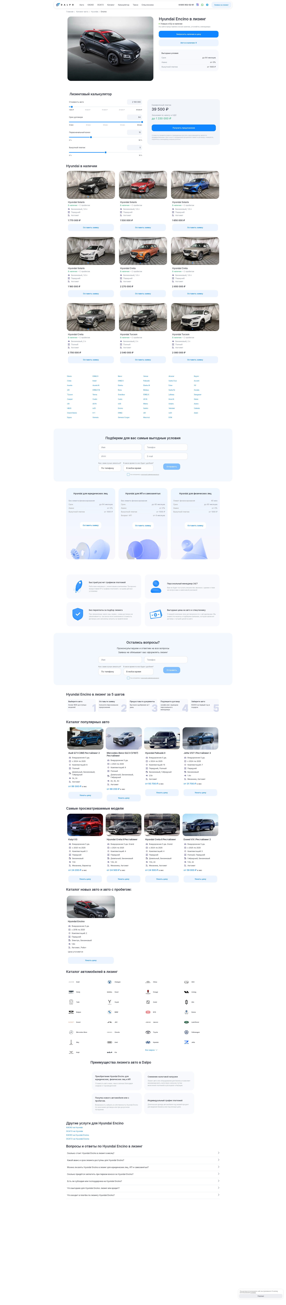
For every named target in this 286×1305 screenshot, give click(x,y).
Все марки (150, 1050)
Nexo (120, 376)
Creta (69, 381)
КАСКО (91, 5)
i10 (195, 385)
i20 (68, 390)
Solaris (171, 404)
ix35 (119, 404)
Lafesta (171, 394)
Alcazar (171, 376)
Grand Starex (72, 413)
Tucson (70, 394)
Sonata (196, 390)
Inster (95, 381)
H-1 (94, 413)
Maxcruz (146, 417)
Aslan (196, 413)
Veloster (172, 408)
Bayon (196, 376)
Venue (145, 376)
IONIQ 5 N (96, 390)
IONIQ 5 (121, 381)
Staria (196, 399)
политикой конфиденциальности (150, 474)
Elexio (69, 376)
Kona (120, 390)
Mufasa (146, 390)
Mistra (145, 404)
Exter (170, 385)
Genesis (96, 417)
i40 (144, 413)
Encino (120, 408)
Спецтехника (148, 5)
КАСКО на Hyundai (74, 1127)
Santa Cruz (173, 381)
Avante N (96, 385)
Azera (196, 404)
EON (170, 417)
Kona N (171, 399)
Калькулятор (123, 5)
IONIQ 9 (95, 376)
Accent (196, 381)
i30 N (94, 404)
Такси (135, 5)
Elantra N (146, 385)
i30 (68, 404)
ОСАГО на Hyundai (74, 1131)
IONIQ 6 (146, 394)
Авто (81, 5)
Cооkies (253, 1292)
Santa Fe (172, 390)
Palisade (146, 381)
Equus (69, 417)
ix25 (94, 408)
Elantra (120, 385)
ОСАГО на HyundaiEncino (77, 1139)
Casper (70, 399)
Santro (145, 408)
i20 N (145, 399)
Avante (69, 385)
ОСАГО (100, 5)
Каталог (110, 5)
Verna (95, 394)
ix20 (170, 413)
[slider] (72, 107)
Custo (120, 399)
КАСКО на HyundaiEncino (77, 1135)
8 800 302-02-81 (186, 5)
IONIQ (120, 413)
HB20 (69, 408)
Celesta (197, 408)
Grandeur (121, 394)
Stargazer (197, 394)
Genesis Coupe (123, 417)
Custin (95, 399)
